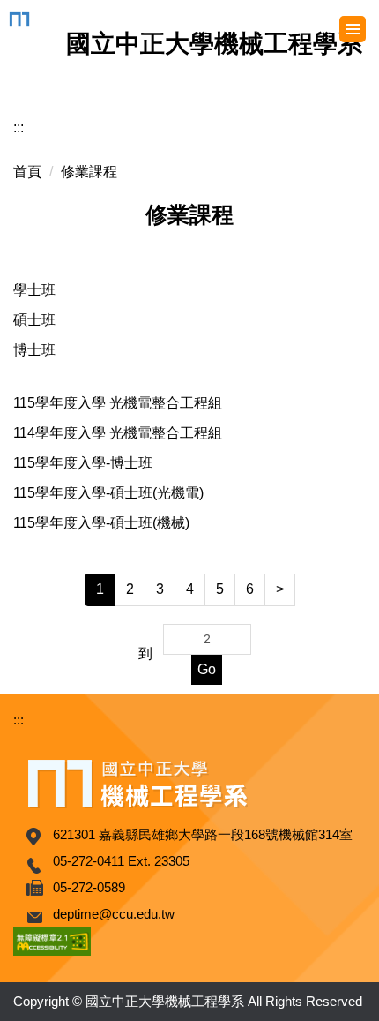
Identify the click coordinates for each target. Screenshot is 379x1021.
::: (18, 127)
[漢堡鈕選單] (352, 29)
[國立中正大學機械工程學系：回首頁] (23, 19)
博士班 (34, 349)
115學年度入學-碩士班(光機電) (108, 492)
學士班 (34, 289)
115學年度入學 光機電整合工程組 (117, 402)
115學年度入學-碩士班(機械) (101, 522)
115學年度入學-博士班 (82, 462)
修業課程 (89, 171)
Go (206, 669)
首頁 (27, 171)
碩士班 (34, 319)
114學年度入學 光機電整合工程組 (117, 432)
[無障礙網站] (52, 940)
